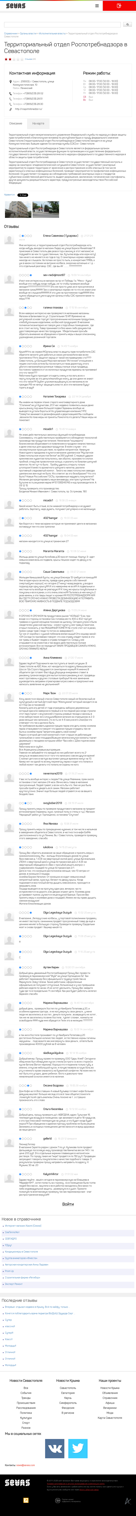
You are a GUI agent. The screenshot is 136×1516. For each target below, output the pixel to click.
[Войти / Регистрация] (119, 6)
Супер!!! (9, 1333)
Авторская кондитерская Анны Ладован (26, 1265)
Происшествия (26, 1403)
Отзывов (28, 59)
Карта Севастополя (110, 1418)
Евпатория (68, 1393)
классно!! (10, 1326)
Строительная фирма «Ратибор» (22, 1278)
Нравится (9, 195)
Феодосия (68, 1408)
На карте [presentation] (38, 123)
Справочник (10, 34)
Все (26, 1388)
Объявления (110, 1393)
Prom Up (9, 1271)
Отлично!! (10, 1352)
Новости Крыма (110, 1388)
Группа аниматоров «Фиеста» (21, 1258)
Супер (8, 1320)
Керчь (67, 1398)
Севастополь (68, 1388)
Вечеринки (110, 1408)
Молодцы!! (10, 1346)
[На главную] (14, 6)
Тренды (26, 1398)
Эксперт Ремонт (14, 1284)
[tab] (15, 123)
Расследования (26, 1408)
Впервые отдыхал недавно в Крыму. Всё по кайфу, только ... (37, 1307)
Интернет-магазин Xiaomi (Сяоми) (23, 1226)
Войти (68, 1204)
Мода (110, 1413)
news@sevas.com (25, 1465)
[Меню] (51, 6)
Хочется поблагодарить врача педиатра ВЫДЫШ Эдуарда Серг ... (40, 1313)
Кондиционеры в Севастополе (21, 1252)
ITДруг (8, 1245)
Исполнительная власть (52, 34)
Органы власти (28, 34)
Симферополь (68, 1403)
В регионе (68, 1413)
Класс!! (8, 1339)
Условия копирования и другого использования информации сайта (75, 1484)
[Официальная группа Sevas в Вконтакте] (54, 1448)
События (26, 1393)
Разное (26, 1428)
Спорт (26, 1423)
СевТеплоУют (12, 1232)
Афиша (109, 1403)
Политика (26, 1413)
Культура (26, 1418)
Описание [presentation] (15, 123)
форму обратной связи (89, 1490)
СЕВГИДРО (11, 1239)
